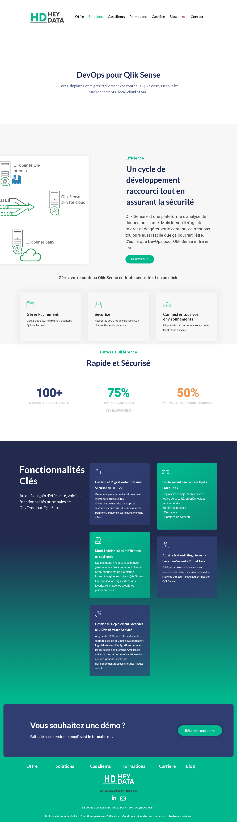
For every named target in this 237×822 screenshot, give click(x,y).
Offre (79, 16)
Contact (197, 16)
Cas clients (116, 16)
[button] (139, 259)
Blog (173, 16)
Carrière (158, 16)
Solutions (95, 16)
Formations (138, 16)
